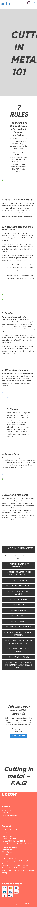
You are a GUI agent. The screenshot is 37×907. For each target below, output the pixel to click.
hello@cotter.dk (11, 830)
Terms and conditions (9, 815)
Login (33, 2)
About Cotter (6, 810)
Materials (5, 813)
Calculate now (19, 736)
